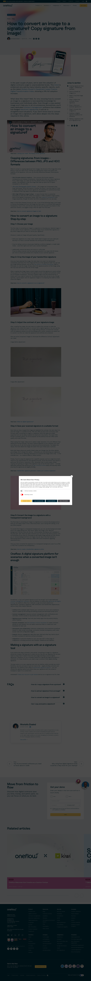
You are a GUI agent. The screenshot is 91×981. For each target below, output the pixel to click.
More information (64, 500)
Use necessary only (38, 500)
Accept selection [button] (51, 500)
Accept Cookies (26, 500)
